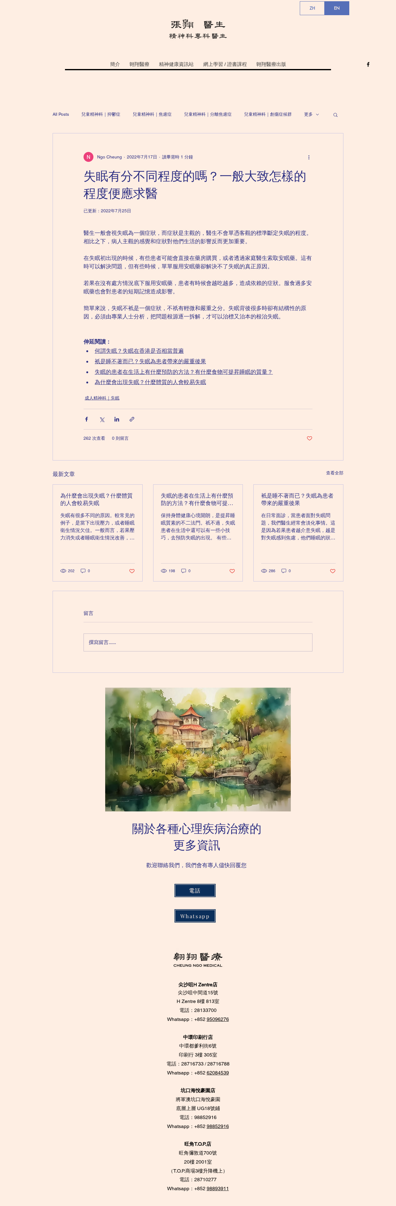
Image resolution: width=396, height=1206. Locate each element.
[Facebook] (368, 64)
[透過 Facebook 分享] (86, 419)
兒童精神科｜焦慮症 (152, 114)
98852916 (218, 1126)
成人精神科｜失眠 (102, 398)
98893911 (218, 1188)
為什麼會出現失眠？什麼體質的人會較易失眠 (96, 499)
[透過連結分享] (132, 419)
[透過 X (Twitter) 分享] (102, 419)
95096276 (218, 1019)
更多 (308, 114)
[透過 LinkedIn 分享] (117, 419)
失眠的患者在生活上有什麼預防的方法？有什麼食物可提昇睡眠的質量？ (197, 499)
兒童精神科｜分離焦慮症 (208, 114)
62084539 (218, 1073)
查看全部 (334, 472)
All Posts (61, 114)
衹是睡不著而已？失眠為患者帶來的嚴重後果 (297, 499)
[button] (335, 114)
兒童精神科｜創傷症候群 (268, 114)
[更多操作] (308, 157)
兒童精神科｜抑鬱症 (100, 114)
